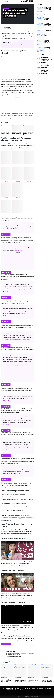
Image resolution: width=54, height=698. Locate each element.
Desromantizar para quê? (46, 75)
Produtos (10, 44)
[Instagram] (22, 689)
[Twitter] (18, 689)
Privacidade (29, 688)
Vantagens (4, 44)
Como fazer (21, 44)
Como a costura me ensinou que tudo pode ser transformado (46, 70)
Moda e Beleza (4, 677)
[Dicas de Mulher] (6, 157)
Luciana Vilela (6, 400)
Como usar (15, 44)
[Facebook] (15, 689)
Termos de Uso (34, 688)
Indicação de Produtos (48, 688)
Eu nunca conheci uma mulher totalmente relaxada (47, 65)
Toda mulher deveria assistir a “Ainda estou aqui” (47, 60)
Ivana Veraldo (44, 67)
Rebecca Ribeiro (7, 27)
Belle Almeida (6, 424)
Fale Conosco (38, 689)
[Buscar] (52, 1)
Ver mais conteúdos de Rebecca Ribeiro (13, 656)
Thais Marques (18, 250)
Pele (9, 644)
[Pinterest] (20, 689)
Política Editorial (40, 688)
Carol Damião (44, 73)
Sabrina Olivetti (26, 339)
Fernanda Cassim (45, 57)
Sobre (25, 688)
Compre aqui (6, 272)
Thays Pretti (44, 62)
